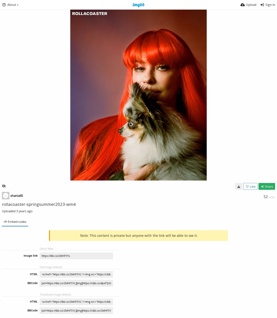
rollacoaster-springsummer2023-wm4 (39, 204)
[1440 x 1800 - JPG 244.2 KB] (239, 186)
